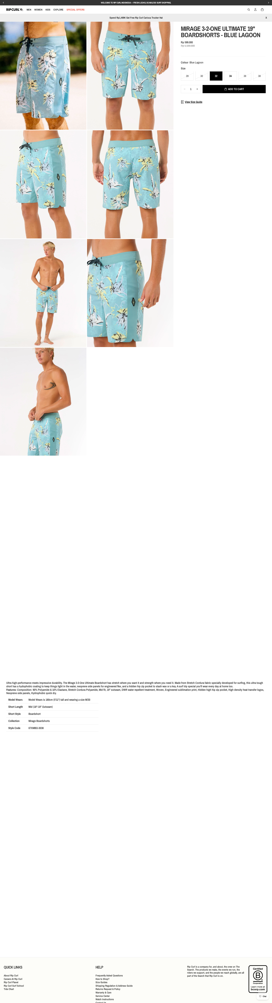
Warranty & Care (103, 992)
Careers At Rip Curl (13, 978)
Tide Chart (9, 989)
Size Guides (101, 982)
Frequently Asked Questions (109, 975)
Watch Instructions (105, 999)
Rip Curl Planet (11, 982)
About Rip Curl (11, 975)
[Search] (248, 9)
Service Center (103, 995)
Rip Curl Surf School (14, 985)
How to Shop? (102, 978)
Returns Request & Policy (108, 989)
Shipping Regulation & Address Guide (114, 985)
